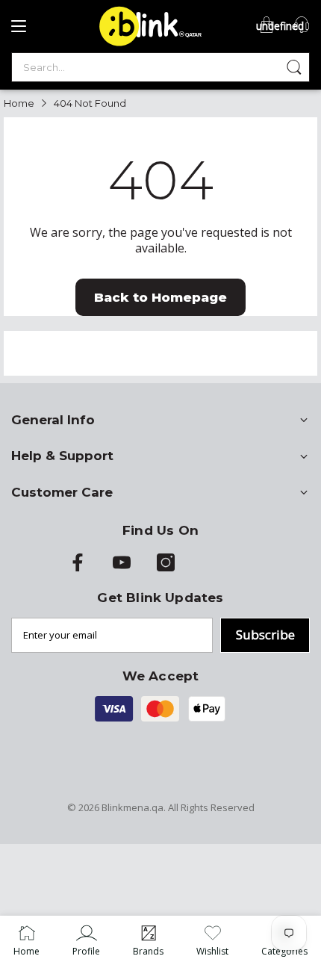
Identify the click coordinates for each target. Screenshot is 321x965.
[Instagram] (166, 567)
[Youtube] (122, 567)
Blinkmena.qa (132, 807)
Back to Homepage (160, 297)
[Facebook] (78, 567)
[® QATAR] (147, 45)
